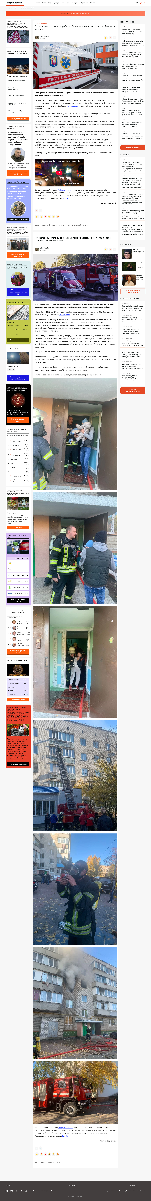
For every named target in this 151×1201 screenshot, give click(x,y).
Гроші (62, 3)
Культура (56, 3)
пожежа (51, 1163)
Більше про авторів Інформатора (133, 291)
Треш (68, 3)
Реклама (92, 3)
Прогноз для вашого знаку (18, 420)
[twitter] (16, 1191)
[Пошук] (144, 3)
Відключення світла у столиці (80, 14)
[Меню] (26, 3)
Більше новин (133, 148)
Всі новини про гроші (18, 340)
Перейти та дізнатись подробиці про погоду (18, 378)
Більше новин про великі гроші (18, 652)
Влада (49, 3)
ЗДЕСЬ (65, 198)
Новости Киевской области (78, 225)
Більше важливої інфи (133, 390)
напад (37, 225)
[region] (18, 374)
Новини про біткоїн (18, 700)
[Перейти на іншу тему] (141, 3)
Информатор (72, 106)
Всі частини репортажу (18, 764)
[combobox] (11, 369)
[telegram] (21, 1191)
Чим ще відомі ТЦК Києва (18, 219)
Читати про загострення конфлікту (18, 173)
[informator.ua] (15, 3)
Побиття (45, 225)
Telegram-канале (65, 190)
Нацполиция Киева (58, 225)
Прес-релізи (75, 3)
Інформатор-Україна (125, 1191)
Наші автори (44, 1191)
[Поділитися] (110, 37)
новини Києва (40, 1163)
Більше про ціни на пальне (18, 600)
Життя (44, 3)
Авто (144, 1191)
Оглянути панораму (18, 119)
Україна (37, 3)
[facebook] (7, 1191)
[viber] (26, 1191)
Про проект (84, 3)
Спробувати (18, 528)
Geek (134, 1191)
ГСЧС (58, 1163)
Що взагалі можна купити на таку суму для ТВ (18, 292)
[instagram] (11, 1191)
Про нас (35, 1191)
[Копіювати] (114, 37)
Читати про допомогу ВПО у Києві (18, 255)
